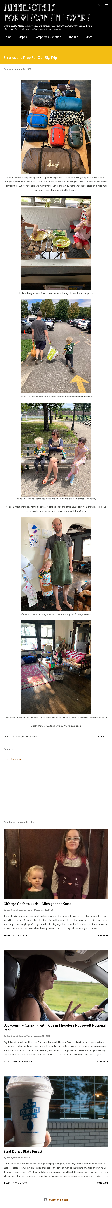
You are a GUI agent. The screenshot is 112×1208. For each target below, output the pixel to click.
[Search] (100, 5)
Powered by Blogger (57, 1199)
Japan (23, 37)
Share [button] (101, 736)
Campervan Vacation (47, 37)
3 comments (20, 1183)
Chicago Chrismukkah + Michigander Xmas (37, 903)
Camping (16, 736)
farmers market (31, 736)
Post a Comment (13, 759)
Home (8, 37)
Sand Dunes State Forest (23, 1151)
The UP (73, 37)
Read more (102, 935)
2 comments (20, 935)
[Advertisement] (56, 790)
